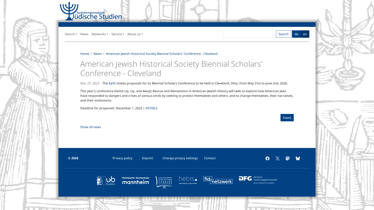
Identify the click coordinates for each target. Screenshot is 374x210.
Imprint (147, 158)
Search (284, 34)
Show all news (90, 127)
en (305, 34)
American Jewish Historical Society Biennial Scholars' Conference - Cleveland (162, 54)
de (296, 34)
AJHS (112, 83)
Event (287, 118)
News (84, 34)
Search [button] (70, 34)
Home (84, 54)
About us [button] (134, 34)
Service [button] (116, 34)
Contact (210, 158)
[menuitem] (122, 158)
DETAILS (151, 108)
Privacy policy (122, 158)
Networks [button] (99, 34)
